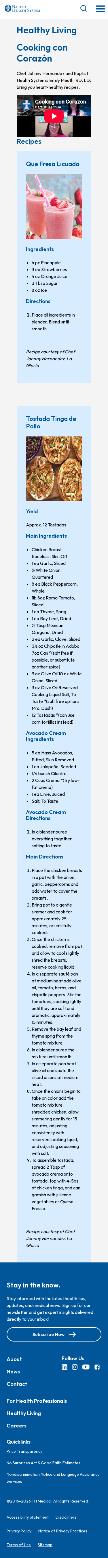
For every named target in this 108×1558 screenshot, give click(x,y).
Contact (17, 1383)
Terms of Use (19, 1544)
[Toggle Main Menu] (100, 9)
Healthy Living (24, 1413)
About (14, 1359)
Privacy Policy (19, 1531)
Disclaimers (66, 1517)
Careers (16, 1425)
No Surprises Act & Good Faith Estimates (43, 1462)
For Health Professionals (37, 1400)
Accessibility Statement (28, 1517)
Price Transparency (24, 1451)
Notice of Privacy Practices (62, 1531)
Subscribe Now (49, 1334)
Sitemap (45, 1544)
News (13, 1371)
